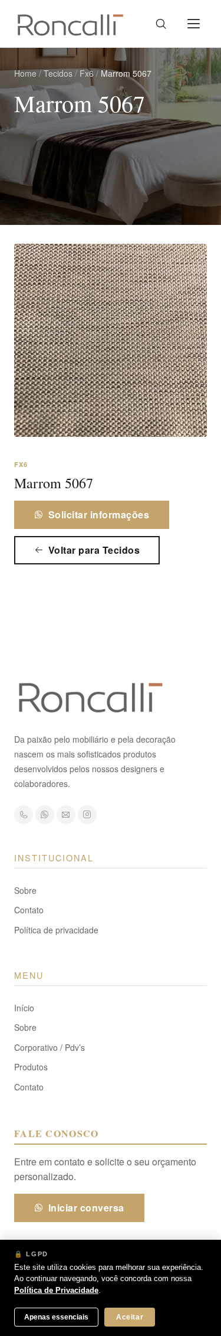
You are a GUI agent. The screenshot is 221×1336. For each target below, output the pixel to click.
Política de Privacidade (56, 1290)
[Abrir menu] (194, 24)
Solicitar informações (98, 514)
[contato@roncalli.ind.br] (66, 814)
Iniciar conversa (86, 1207)
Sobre (25, 890)
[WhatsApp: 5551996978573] (44, 814)
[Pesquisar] (160, 23)
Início (24, 1008)
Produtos (31, 1067)
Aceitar (129, 1317)
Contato (29, 910)
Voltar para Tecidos (94, 550)
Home (25, 73)
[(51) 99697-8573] (23, 814)
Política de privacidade (56, 930)
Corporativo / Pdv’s (49, 1047)
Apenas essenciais (56, 1317)
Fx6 (87, 73)
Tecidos (58, 73)
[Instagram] (87, 814)
